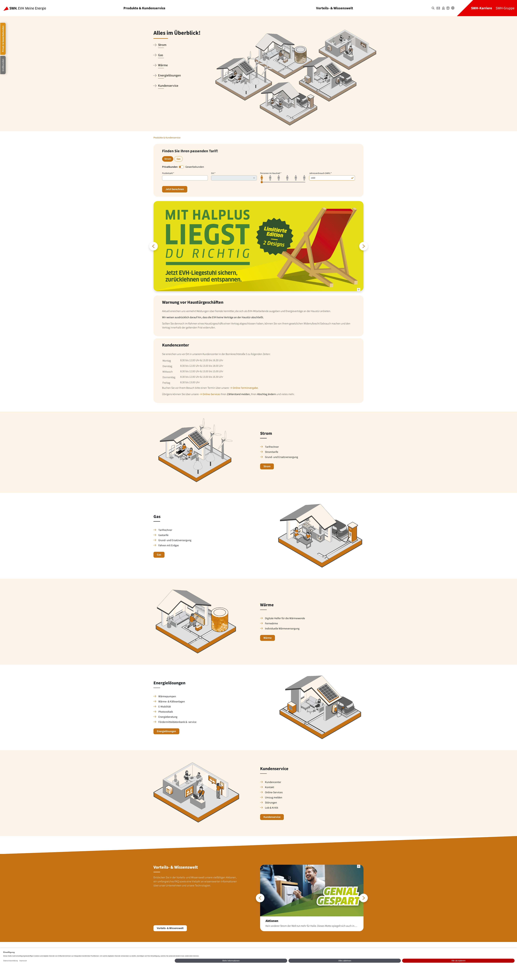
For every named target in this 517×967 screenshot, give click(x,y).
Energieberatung (167, 717)
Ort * (213, 173)
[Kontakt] (438, 8)
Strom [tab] (167, 159)
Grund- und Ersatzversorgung (281, 457)
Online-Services (211, 394)
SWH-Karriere (481, 8)
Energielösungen (166, 731)
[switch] (181, 167)
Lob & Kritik (271, 808)
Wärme (267, 638)
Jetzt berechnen (174, 189)
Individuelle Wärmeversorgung (282, 628)
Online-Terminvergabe (245, 388)
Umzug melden (273, 797)
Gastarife (163, 535)
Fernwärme (271, 623)
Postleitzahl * (168, 173)
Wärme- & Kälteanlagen (171, 701)
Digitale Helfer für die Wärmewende (285, 618)
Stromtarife (271, 452)
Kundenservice (271, 817)
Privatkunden (170, 167)
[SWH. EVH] (26, 8)
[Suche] (433, 8)
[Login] (443, 8)
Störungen (271, 803)
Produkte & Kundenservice (144, 8)
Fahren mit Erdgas (168, 545)
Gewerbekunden (194, 167)
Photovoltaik (165, 712)
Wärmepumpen (167, 696)
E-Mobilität (164, 707)
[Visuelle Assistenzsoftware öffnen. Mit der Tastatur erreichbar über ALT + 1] (448, 8)
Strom (266, 466)
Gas (159, 555)
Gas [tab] (178, 159)
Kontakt (269, 787)
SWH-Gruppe (505, 8)
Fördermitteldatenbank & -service (177, 722)
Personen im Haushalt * (270, 173)
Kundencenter (273, 782)
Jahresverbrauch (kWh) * (320, 173)
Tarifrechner (272, 447)
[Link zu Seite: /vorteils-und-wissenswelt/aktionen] (312, 898)
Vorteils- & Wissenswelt (334, 8)
